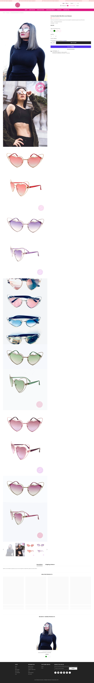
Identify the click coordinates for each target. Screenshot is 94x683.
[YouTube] (67, 673)
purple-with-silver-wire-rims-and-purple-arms (48, 656)
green (46, 656)
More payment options (71, 49)
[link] (53, 42)
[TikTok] (64, 673)
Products (7, 12)
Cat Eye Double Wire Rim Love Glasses (44, 652)
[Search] (74, 3)
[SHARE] (51, 42)
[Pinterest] (61, 673)
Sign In (77, 5)
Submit (73, 668)
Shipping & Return (50, 564)
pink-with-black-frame (44, 656)
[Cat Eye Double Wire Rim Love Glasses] (47, 634)
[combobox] (73, 3)
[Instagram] (58, 673)
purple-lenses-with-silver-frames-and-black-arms (50, 656)
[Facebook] (55, 673)
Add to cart (73, 42)
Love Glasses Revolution (58, 21)
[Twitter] (70, 673)
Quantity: (52, 34)
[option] (10, 549)
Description (40, 564)
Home (4, 12)
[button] (3, 549)
